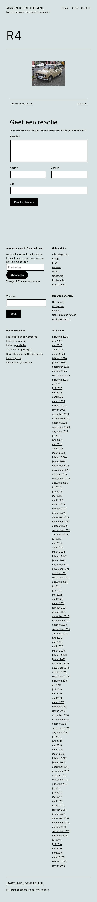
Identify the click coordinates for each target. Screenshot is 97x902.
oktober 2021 (59, 573)
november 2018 (60, 719)
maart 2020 (58, 650)
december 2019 (60, 663)
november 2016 (60, 822)
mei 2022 (57, 543)
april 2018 (57, 749)
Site (12, 184)
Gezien (55, 271)
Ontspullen (58, 306)
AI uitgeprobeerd (61, 319)
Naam (14, 167)
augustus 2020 (60, 633)
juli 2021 (56, 586)
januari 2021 (58, 612)
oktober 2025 (59, 371)
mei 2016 (57, 848)
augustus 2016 (60, 835)
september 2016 (60, 831)
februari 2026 (59, 358)
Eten (54, 263)
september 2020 (61, 629)
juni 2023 (57, 491)
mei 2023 (57, 496)
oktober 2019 (59, 672)
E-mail (55, 167)
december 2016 (60, 818)
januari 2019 (58, 711)
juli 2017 (56, 788)
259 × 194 (82, 103)
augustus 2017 (59, 784)
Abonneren (17, 275)
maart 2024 (58, 453)
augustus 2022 (60, 534)
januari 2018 (58, 762)
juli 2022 (56, 539)
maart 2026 (58, 354)
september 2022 (61, 530)
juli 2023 (56, 487)
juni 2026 (57, 341)
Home (65, 8)
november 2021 (60, 569)
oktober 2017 (59, 775)
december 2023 (60, 465)
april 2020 (57, 646)
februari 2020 (59, 655)
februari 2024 (59, 457)
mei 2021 (57, 594)
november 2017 (60, 771)
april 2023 (57, 500)
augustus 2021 (60, 582)
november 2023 (60, 470)
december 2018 (60, 715)
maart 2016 (58, 857)
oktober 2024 (59, 422)
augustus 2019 (60, 680)
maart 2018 (58, 754)
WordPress (43, 889)
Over (75, 8)
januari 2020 (58, 659)
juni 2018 (57, 741)
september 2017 (60, 779)
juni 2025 (57, 388)
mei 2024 (57, 444)
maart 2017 (58, 805)
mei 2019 (57, 693)
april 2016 (57, 852)
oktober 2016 (59, 827)
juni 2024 (57, 440)
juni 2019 (57, 689)
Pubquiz (56, 310)
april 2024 (57, 448)
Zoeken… (11, 296)
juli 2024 (56, 435)
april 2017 (57, 801)
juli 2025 (56, 384)
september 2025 (61, 375)
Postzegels (58, 280)
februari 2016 (59, 861)
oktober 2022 (59, 526)
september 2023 (61, 478)
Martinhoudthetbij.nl (25, 8)
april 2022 (57, 547)
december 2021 (60, 564)
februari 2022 (59, 556)
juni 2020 (57, 637)
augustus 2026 (60, 336)
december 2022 (60, 517)
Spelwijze (21, 345)
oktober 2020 (59, 624)
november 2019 (60, 667)
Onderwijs (57, 275)
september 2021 (60, 577)
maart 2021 (58, 603)
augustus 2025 (60, 379)
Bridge (55, 258)
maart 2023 (58, 504)
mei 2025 (57, 392)
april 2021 (57, 599)
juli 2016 (56, 840)
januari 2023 (58, 513)
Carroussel (58, 302)
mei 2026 (57, 345)
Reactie (15, 136)
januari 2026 (58, 362)
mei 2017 (57, 797)
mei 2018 (57, 745)
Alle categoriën (60, 254)
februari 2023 (59, 508)
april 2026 (57, 349)
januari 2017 (58, 814)
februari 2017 (59, 809)
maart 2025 (58, 401)
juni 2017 (57, 792)
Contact (86, 8)
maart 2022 (58, 551)
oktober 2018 (59, 723)
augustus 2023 (60, 483)
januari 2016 (58, 865)
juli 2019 (56, 685)
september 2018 (60, 728)
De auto (29, 103)
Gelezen (56, 267)
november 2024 (60, 418)
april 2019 (57, 698)
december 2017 (60, 767)
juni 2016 (57, 844)
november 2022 (60, 521)
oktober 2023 (59, 474)
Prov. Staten (58, 284)
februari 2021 (59, 607)
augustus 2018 (60, 732)
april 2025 (57, 397)
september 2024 (61, 427)
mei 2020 (57, 642)
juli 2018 (56, 736)
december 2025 (60, 366)
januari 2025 (58, 409)
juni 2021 (57, 590)
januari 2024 (59, 461)
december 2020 (60, 616)
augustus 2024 (60, 431)
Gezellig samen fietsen (64, 314)
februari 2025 (59, 405)
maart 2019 (58, 702)
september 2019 (60, 676)
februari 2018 (59, 758)
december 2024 (60, 414)
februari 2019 (59, 706)
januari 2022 (58, 560)
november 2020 (60, 620)
